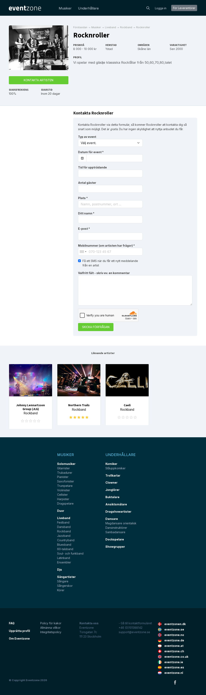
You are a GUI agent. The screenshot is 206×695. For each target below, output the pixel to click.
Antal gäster (87, 182)
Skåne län (144, 49)
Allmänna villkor (50, 627)
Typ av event (87, 136)
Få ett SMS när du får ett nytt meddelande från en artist (110, 263)
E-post (84, 228)
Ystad (109, 49)
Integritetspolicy (50, 632)
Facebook (175, 682)
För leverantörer (184, 8)
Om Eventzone (19, 638)
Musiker (65, 8)
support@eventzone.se (134, 632)
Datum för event (91, 152)
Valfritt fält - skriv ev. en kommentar (104, 273)
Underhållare (88, 8)
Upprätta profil (19, 631)
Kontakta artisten (38, 80)
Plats (83, 198)
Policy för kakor (50, 623)
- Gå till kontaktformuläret (135, 623)
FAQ (11, 623)
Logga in (160, 8)
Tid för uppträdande (92, 167)
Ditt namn (86, 213)
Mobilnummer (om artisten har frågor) (106, 245)
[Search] (148, 8)
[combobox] (110, 204)
